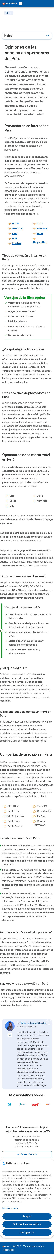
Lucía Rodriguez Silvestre (33, 1023)
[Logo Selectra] (9, 3)
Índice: (8, 35)
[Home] (7, 13)
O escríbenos (29, 1154)
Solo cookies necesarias (27, 1224)
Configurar (27, 1232)
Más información (10, 1208)
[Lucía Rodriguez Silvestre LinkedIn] (10, 1035)
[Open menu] (21, 3)
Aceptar (26, 1216)
